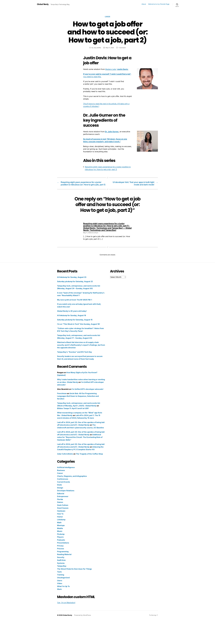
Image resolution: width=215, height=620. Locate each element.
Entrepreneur (62, 496)
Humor (60, 517)
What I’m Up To (63, 586)
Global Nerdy (43, 4)
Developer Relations (65, 491)
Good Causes (62, 508)
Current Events (63, 482)
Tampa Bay (61, 566)
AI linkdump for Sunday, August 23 (71, 277)
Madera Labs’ (111, 69)
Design (60, 488)
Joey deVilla (97, 48)
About (144, 4)
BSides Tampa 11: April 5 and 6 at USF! (73, 408)
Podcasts (61, 540)
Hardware (61, 511)
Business (61, 470)
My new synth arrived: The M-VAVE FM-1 (74, 300)
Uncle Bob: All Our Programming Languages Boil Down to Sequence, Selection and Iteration (78, 396)
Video (59, 583)
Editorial (60, 493)
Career (107, 16)
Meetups (61, 525)
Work (59, 589)
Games (60, 502)
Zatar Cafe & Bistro (65, 454)
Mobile (60, 528)
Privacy (60, 546)
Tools (59, 572)
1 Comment (122, 48)
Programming (63, 551)
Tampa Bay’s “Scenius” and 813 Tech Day (74, 352)
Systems (61, 563)
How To (60, 514)
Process (60, 549)
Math (59, 522)
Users (59, 580)
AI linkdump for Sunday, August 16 (71, 315)
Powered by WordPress (82, 615)
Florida (60, 499)
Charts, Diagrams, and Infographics (72, 476)
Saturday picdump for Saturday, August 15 (74, 320)
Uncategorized (63, 578)
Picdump (60, 534)
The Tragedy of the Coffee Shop (89, 454)
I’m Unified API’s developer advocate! (87, 389)
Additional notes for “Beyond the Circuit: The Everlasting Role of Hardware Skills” (79, 437)
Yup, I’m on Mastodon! (66, 603)
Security (60, 557)
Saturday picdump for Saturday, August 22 (75, 281)
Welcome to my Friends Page (158, 4)
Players (60, 537)
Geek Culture (62, 505)
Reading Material (64, 554)
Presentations (63, 543)
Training (60, 575)
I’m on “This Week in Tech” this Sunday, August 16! (78, 324)
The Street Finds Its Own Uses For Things (74, 569)
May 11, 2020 (110, 48)
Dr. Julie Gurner (112, 132)
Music (59, 531)
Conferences (62, 479)
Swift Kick (61, 560)
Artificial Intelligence (66, 467)
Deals (59, 485)
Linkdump (61, 520)
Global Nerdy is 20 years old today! (72, 311)
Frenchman (62, 393)
